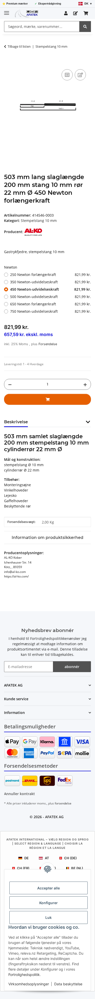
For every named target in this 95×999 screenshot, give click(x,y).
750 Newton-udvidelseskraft (50, 311)
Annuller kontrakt (19, 793)
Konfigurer (48, 903)
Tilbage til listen (19, 46)
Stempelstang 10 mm (39, 220)
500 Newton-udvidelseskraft (50, 296)
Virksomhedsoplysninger (28, 984)
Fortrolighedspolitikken (49, 638)
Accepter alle (48, 888)
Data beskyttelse (68, 984)
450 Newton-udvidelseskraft (50, 289)
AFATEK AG (54, 816)
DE (26, 858)
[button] (65, 13)
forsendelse (63, 803)
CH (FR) (23, 868)
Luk (48, 917)
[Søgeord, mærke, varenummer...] (85, 26)
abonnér (72, 666)
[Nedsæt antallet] (9, 384)
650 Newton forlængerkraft (50, 304)
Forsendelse (48, 344)
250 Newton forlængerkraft (50, 274)
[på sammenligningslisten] (67, 74)
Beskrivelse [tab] (16, 421)
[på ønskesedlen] (80, 74)
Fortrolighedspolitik (24, 974)
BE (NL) (77, 868)
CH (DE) (70, 858)
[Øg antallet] (85, 384)
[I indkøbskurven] (8, 62)
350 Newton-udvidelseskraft (50, 281)
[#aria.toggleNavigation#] (6, 11)
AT (47, 858)
